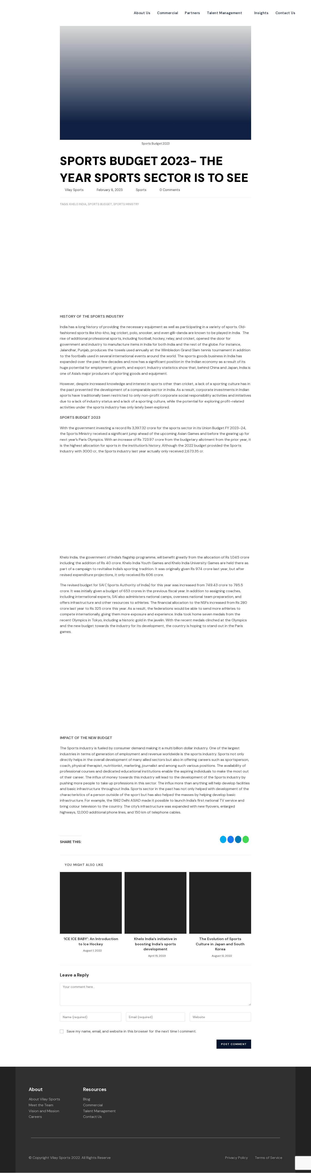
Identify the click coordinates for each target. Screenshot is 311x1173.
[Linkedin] (252, 1111)
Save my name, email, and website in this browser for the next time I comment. (131, 1031)
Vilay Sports (74, 190)
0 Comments (170, 190)
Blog (86, 1099)
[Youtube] (271, 1111)
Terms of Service (268, 1157)
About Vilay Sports (44, 1099)
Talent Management (99, 1111)
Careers (35, 1116)
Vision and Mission (44, 1111)
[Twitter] (278, 1111)
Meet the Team (41, 1105)
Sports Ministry (126, 204)
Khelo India (78, 204)
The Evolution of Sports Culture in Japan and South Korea (220, 943)
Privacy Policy (236, 1157)
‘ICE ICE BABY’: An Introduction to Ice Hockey (91, 941)
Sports (141, 190)
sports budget (100, 204)
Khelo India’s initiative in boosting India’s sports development (155, 943)
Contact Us (92, 1116)
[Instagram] (265, 1111)
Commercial (93, 1105)
